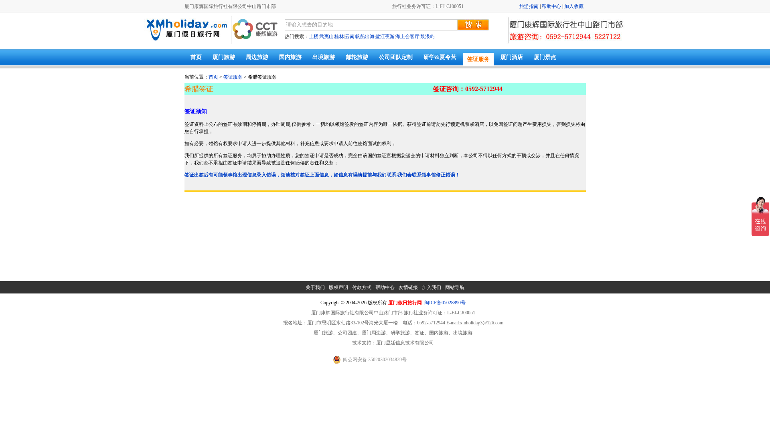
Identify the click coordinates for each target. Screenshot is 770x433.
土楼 (313, 36)
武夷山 (326, 36)
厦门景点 (545, 57)
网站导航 (454, 287)
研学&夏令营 (440, 57)
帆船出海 (365, 36)
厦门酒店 (511, 57)
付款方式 (361, 287)
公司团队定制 (396, 57)
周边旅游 (257, 57)
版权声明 (338, 287)
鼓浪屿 (427, 36)
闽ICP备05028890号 (445, 303)
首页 (196, 57)
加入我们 (431, 287)
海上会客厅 (407, 36)
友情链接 (408, 287)
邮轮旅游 (357, 57)
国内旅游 (290, 57)
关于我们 (315, 287)
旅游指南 (529, 6)
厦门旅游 (224, 57)
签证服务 (478, 59)
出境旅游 (323, 57)
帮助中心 (551, 6)
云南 (350, 36)
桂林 (339, 36)
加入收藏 (574, 6)
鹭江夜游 (385, 36)
